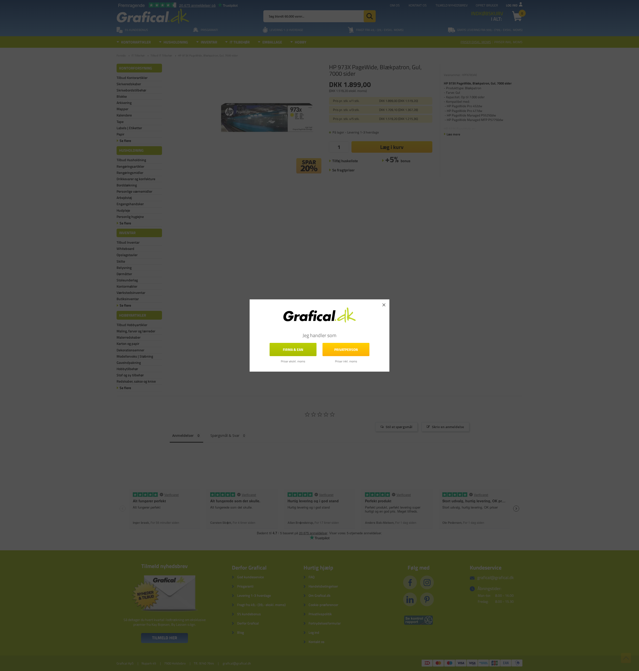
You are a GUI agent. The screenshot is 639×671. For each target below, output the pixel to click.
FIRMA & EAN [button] (293, 349)
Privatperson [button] (346, 349)
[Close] (383, 304)
